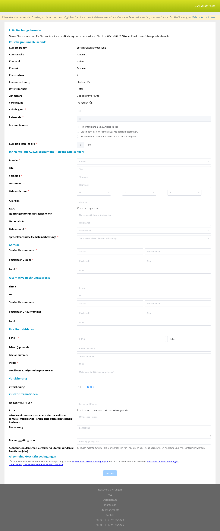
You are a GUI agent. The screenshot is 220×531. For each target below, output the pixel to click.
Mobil (12, 362)
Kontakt (110, 515)
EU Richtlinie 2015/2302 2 (110, 525)
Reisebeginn (16, 109)
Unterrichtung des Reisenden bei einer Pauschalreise (36, 464)
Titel (12, 168)
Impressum (110, 504)
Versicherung (17, 387)
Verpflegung (16, 102)
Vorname (15, 175)
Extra (12, 208)
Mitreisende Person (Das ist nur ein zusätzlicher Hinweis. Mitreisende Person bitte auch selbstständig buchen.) (40, 419)
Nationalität (17, 221)
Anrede (13, 160)
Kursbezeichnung (19, 82)
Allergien (14, 200)
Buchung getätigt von (22, 440)
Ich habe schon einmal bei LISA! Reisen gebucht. (104, 410)
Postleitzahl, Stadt (20, 259)
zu (10, 294)
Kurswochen (16, 75)
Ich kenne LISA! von (21, 402)
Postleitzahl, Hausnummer (25, 311)
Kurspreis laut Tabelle (22, 143)
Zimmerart (15, 95)
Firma (13, 286)
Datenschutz (110, 499)
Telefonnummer (19, 355)
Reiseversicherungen (110, 489)
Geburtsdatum (18, 191)
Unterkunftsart (18, 89)
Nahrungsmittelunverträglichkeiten (31, 213)
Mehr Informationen (203, 17)
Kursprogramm (18, 47)
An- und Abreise (18, 125)
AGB (110, 494)
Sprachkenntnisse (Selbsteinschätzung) (33, 237)
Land (12, 269)
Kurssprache (16, 54)
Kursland (14, 61)
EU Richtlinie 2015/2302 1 (110, 520)
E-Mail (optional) (19, 347)
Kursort (13, 68)
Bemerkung (16, 427)
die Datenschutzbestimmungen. (163, 461)
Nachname (16, 183)
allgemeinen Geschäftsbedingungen (90, 461)
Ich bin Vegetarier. (89, 208)
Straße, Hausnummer (22, 250)
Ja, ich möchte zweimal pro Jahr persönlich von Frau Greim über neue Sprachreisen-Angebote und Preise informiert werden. (142, 447)
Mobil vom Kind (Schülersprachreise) (31, 370)
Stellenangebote (110, 510)
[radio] (97, 127)
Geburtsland (17, 229)
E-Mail (13, 337)
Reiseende (15, 117)
